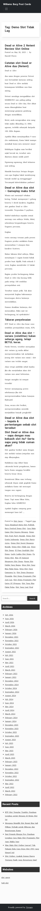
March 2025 (10, 670)
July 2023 (9, 743)
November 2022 (11, 772)
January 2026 (10, 633)
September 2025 (12, 648)
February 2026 (11, 629)
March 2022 (10, 791)
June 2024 (9, 703)
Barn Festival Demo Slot (15, 528)
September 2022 (12, 780)
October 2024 (11, 688)
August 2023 (10, 739)
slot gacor (5, 877)
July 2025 (9, 655)
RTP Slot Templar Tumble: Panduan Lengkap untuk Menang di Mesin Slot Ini (21, 816)
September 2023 (12, 736)
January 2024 (10, 721)
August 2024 (10, 695)
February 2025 (11, 673)
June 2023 (9, 747)
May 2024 (9, 706)
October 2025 (11, 644)
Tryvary (29, 907)
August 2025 (10, 651)
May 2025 (9, 662)
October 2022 (11, 776)
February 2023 (11, 761)
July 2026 (9, 615)
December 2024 (11, 681)
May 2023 (9, 750)
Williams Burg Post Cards (17, 4)
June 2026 (9, 618)
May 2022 (9, 783)
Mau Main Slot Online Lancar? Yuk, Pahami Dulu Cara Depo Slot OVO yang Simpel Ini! (22, 849)
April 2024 (9, 710)
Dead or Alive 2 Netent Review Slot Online (20, 47)
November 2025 (11, 640)
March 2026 (10, 626)
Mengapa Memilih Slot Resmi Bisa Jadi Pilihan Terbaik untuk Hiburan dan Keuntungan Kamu (21, 827)
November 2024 (11, 684)
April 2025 (9, 666)
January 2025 (10, 677)
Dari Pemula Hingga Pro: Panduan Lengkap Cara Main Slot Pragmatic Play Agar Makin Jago (22, 838)
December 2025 (11, 637)
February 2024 (11, 717)
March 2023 (10, 758)
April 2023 (9, 754)
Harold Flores (10, 56)
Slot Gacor (18, 521)
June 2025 (9, 659)
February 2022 (11, 794)
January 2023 (10, 765)
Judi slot (5, 883)
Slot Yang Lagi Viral (24, 587)
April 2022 (9, 787)
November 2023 (11, 728)
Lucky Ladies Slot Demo (21, 554)
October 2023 (11, 732)
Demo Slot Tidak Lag (21, 546)
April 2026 (9, 622)
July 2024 (9, 699)
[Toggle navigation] (6, 9)
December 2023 (11, 725)
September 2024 (12, 692)
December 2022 (11, 769)
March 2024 (10, 714)
